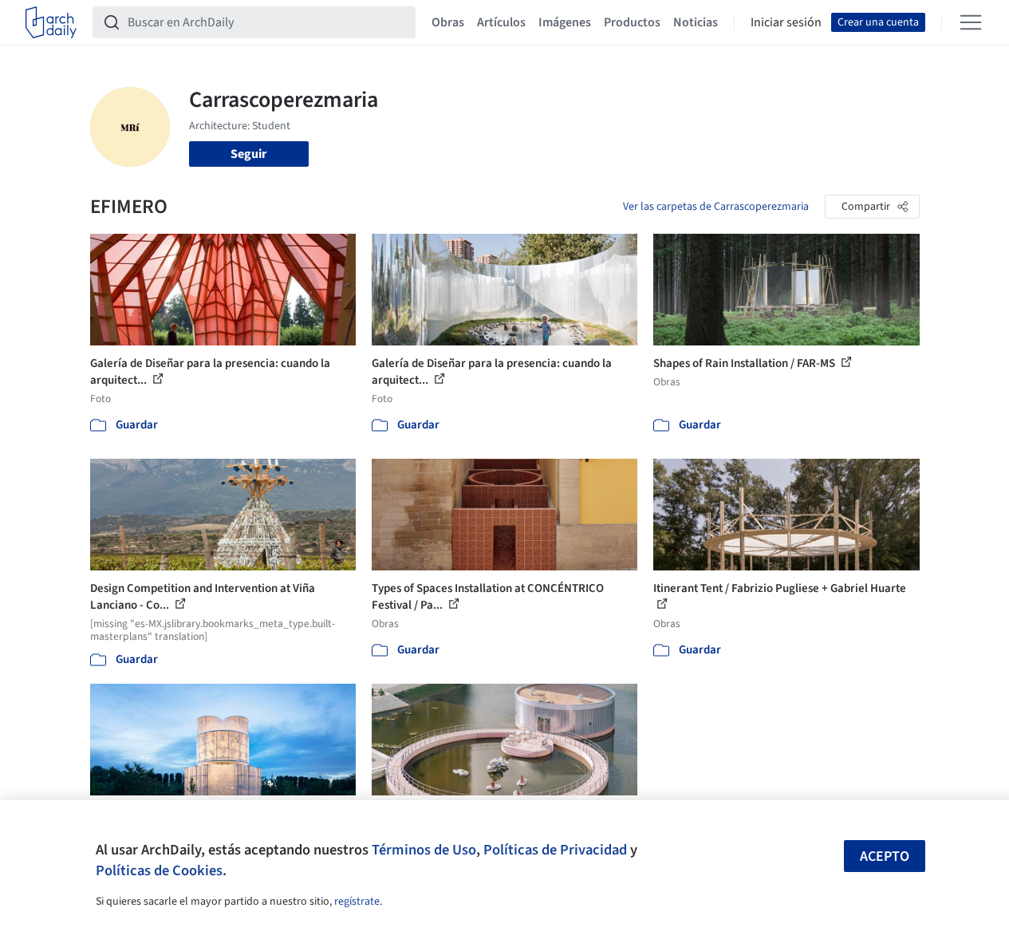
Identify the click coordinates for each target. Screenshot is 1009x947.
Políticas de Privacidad (555, 849)
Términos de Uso (424, 849)
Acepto (884, 856)
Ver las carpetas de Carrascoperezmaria (716, 206)
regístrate (357, 902)
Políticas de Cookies (159, 870)
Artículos (501, 22)
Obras (448, 22)
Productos (632, 22)
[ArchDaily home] (51, 22)
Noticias (695, 22)
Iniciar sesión (786, 22)
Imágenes (564, 22)
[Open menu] (970, 22)
